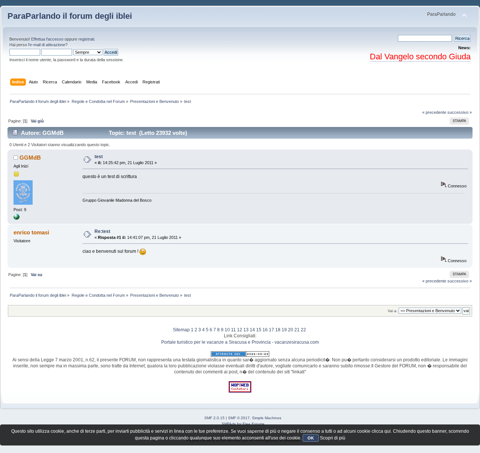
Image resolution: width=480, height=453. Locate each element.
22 (303, 329)
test (98, 156)
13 (246, 329)
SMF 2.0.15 (214, 418)
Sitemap (181, 329)
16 (265, 329)
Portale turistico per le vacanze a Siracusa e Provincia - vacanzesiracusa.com (240, 342)
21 (297, 329)
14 (252, 329)
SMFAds (229, 424)
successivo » (459, 112)
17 (271, 329)
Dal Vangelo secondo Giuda (420, 56)
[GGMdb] (17, 218)
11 (233, 329)
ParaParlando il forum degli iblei (70, 16)
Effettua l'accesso (47, 39)
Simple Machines (266, 418)
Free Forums (253, 424)
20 (290, 329)
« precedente (434, 112)
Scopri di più (332, 438)
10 (227, 329)
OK (311, 438)
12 (239, 329)
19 (284, 329)
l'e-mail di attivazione (46, 44)
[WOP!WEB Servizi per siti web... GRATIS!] (240, 391)
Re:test (102, 231)
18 (277, 329)
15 (258, 329)
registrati (86, 39)
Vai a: (393, 311)
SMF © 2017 (239, 418)
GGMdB (30, 157)
